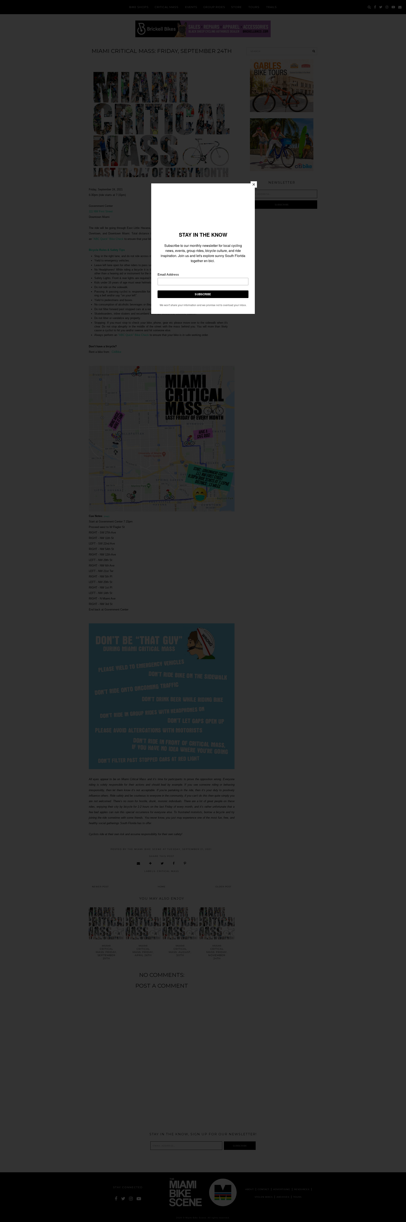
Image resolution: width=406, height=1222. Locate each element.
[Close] (254, 184)
